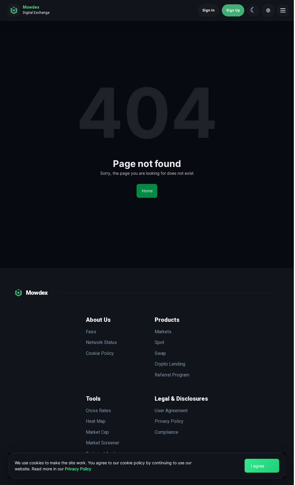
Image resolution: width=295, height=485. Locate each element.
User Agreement (171, 410)
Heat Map (95, 421)
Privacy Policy (78, 468)
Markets (163, 331)
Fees (91, 331)
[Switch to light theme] (253, 10)
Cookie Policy (100, 353)
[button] (268, 10)
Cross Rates (98, 410)
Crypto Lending (170, 364)
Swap (160, 353)
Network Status (101, 342)
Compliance (166, 432)
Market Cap (97, 432)
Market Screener (102, 443)
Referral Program (172, 375)
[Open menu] (283, 10)
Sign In (208, 10)
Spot (159, 342)
